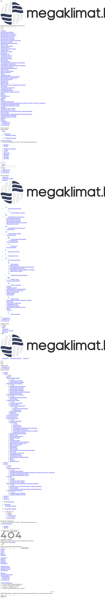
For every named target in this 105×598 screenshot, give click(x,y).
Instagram (6, 144)
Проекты (3, 573)
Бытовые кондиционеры (16, 380)
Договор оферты (5, 576)
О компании (4, 557)
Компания (3, 555)
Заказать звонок (11, 518)
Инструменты (16, 425)
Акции (2, 551)
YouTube (6, 146)
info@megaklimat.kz (7, 140)
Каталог (9, 376)
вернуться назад (5, 542)
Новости (3, 559)
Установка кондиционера (16, 471)
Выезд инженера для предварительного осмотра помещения (25, 486)
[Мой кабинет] (1, 360)
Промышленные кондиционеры (18, 397)
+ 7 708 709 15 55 (5, 122)
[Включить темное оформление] (3, 163)
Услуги (8, 467)
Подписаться (25, 548)
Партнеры (3, 562)
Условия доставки (5, 567)
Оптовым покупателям (7, 574)
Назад (9, 375)
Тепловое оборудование (16, 403)
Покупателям (4, 570)
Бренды (3, 553)
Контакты (3, 560)
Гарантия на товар (5, 569)
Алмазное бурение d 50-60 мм (17, 493)
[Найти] (2, 29)
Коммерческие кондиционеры (18, 386)
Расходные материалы (15, 421)
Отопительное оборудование (20, 408)
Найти (2, 596)
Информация (4, 563)
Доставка (12, 479)
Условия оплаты (5, 566)
